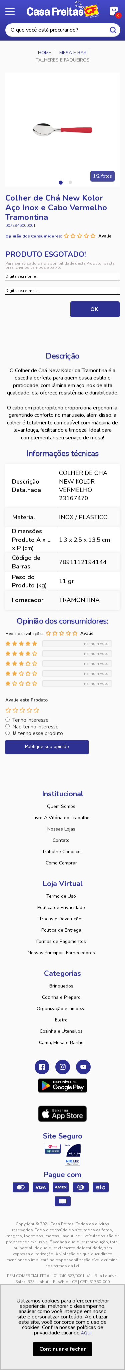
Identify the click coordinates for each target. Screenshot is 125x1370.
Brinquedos (61, 986)
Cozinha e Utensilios (61, 1031)
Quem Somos (61, 806)
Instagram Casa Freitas (62, 1067)
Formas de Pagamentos (61, 941)
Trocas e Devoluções (61, 919)
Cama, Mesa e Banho (61, 1042)
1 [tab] (60, 182)
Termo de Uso (61, 896)
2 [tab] (70, 182)
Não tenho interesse (35, 726)
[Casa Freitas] (45, 53)
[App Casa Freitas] (62, 1085)
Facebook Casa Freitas (42, 1067)
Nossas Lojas (61, 829)
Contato (61, 840)
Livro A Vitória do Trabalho (61, 818)
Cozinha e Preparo (61, 997)
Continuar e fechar (62, 1349)
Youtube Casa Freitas (83, 1067)
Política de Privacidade (61, 907)
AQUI (86, 1333)
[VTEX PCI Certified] (53, 1149)
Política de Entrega (61, 930)
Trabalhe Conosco (61, 851)
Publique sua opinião (47, 746)
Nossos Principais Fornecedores (61, 953)
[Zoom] (62, 130)
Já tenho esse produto (37, 733)
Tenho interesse (30, 720)
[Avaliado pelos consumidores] (73, 1154)
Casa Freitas (62, 9)
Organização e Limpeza (61, 1008)
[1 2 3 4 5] (22, 710)
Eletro (61, 1020)
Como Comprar (61, 863)
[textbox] (62, 30)
